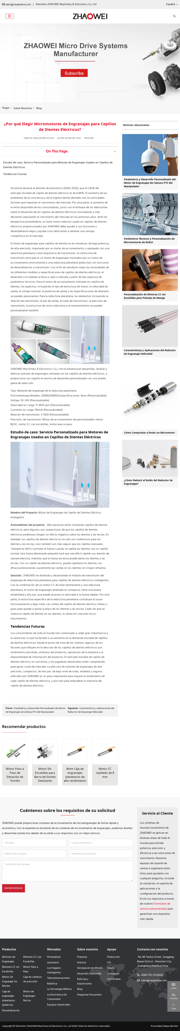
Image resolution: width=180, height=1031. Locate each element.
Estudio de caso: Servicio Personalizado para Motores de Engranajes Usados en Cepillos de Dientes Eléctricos (57, 165)
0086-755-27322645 (152, 975)
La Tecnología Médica (59, 989)
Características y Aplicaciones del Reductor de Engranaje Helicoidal (91, 710)
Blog (79, 989)
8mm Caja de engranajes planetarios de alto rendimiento (75, 775)
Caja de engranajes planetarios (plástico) (8, 998)
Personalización (11, 1011)
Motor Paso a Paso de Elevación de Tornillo (15, 775)
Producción (113, 957)
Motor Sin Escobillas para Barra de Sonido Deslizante (45, 775)
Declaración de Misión (89, 968)
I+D (109, 963)
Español (170, 4)
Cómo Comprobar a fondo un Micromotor (149, 432)
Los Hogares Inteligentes (54, 970)
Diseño (111, 968)
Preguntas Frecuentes (89, 995)
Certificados (114, 979)
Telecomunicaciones (58, 978)
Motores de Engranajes (8, 959)
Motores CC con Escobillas (32, 959)
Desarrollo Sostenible (89, 974)
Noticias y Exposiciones (84, 981)
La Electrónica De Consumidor (57, 997)
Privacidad (156, 1026)
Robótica (52, 984)
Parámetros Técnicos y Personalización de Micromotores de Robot (149, 240)
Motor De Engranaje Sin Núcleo (9, 981)
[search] (174, 16)
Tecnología (113, 974)
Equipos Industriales (58, 1005)
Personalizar (54, 957)
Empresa (82, 957)
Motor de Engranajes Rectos (29, 996)
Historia (81, 963)
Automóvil (53, 963)
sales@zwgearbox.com (18, 4)
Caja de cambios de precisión (32, 979)
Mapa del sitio (170, 1026)
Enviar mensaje (13, 888)
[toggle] (9, 16)
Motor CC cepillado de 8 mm (105, 773)
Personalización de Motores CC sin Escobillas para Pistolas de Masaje (145, 296)
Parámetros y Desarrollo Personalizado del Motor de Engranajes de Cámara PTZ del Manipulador (35, 710)
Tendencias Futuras (15, 174)
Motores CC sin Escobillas (10, 969)
